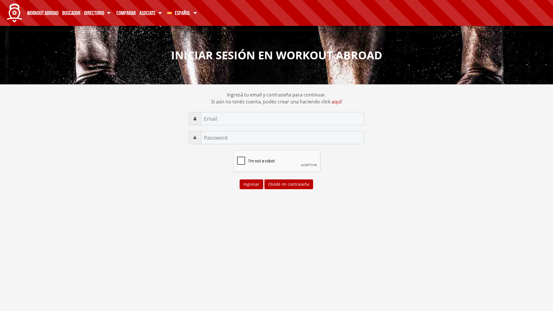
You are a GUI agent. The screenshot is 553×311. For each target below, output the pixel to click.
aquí (336, 101)
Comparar (126, 13)
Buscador (71, 13)
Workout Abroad (42, 13)
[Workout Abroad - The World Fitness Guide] (14, 11)
